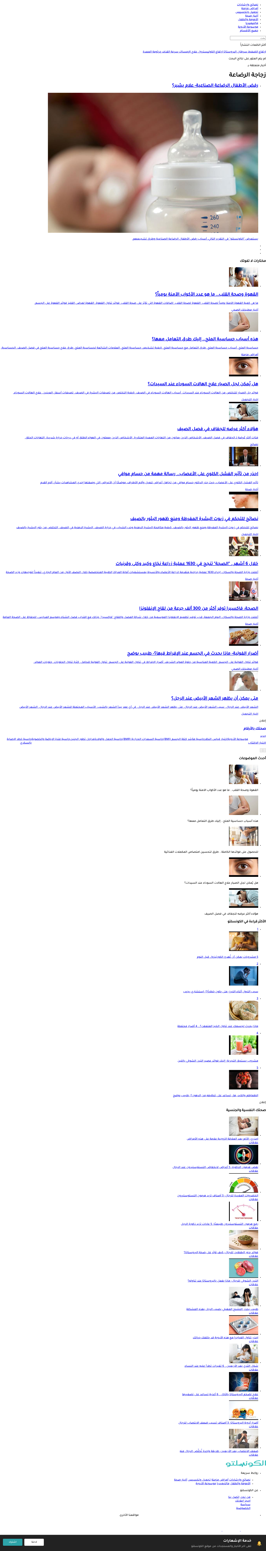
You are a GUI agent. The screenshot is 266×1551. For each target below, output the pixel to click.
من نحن (245, 1497)
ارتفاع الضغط (256, 52)
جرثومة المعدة (152, 52)
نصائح (254, 444)
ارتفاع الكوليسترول (210, 52)
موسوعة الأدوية (206, 1483)
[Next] (261, 750)
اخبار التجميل (249, 399)
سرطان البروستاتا (235, 52)
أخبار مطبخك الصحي (244, 310)
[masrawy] (249, 1530)
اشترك (13, 1542)
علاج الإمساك (187, 52)
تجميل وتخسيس (199, 1480)
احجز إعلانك (242, 1501)
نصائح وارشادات (239, 1480)
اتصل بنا (233, 1497)
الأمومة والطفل (240, 1483)
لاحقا (34, 1542)
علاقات (253, 1142)
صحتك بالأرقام (255, 729)
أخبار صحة (251, 489)
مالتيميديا (223, 1483)
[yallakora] (231, 1530)
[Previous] (264, 750)
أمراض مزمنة (249, 355)
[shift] (213, 1530)
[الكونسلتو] (246, 1466)
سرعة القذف (169, 52)
